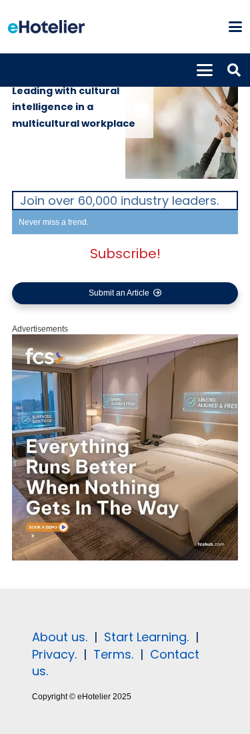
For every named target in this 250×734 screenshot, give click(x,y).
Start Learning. (145, 637)
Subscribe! (125, 253)
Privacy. (54, 654)
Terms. (113, 654)
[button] (235, 26)
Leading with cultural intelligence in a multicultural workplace (73, 107)
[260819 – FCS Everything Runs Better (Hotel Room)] (125, 558)
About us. (59, 637)
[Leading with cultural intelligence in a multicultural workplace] (182, 122)
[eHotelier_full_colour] (46, 26)
